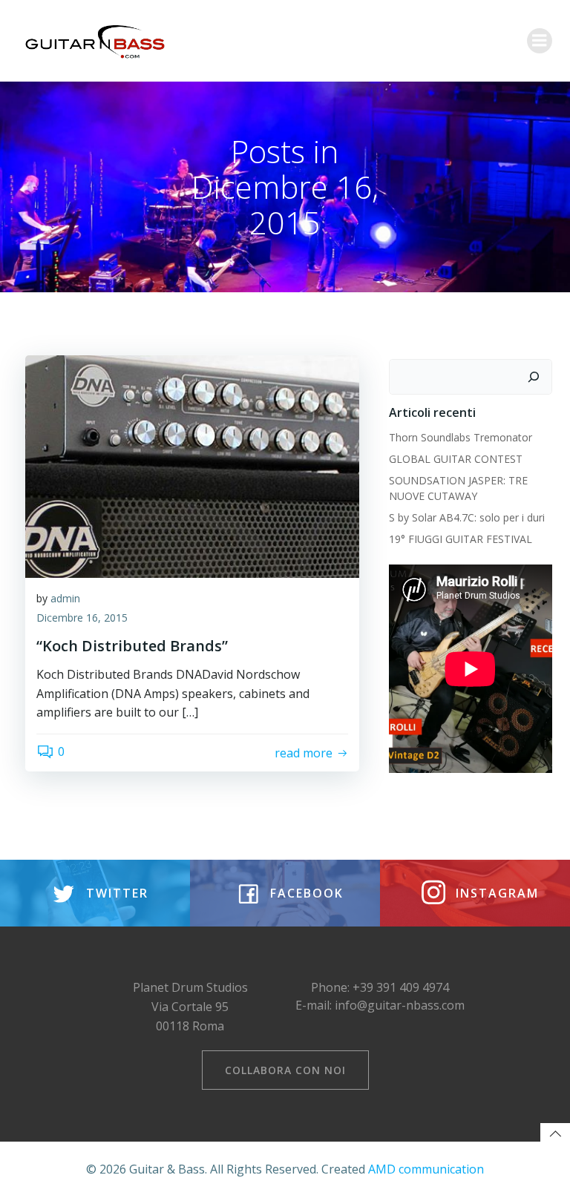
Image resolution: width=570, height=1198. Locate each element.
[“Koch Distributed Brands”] (192, 465)
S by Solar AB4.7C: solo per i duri (467, 517)
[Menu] (539, 40)
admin (65, 598)
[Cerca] (533, 377)
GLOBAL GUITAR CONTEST (457, 459)
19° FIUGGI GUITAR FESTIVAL (460, 539)
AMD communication (426, 1169)
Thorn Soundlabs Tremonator (460, 437)
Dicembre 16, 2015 (82, 617)
